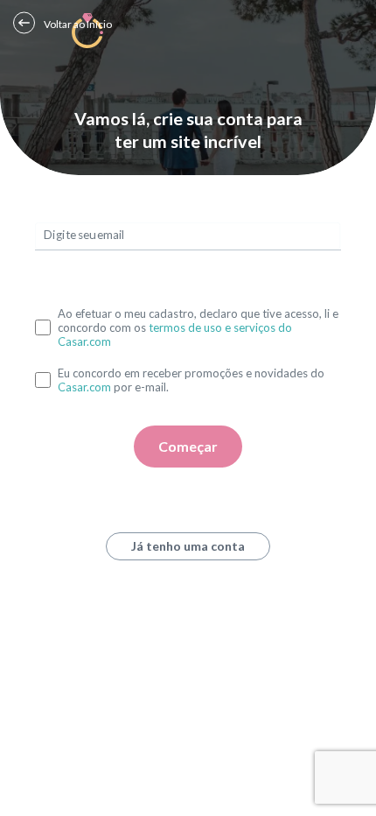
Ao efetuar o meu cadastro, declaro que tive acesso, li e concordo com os (198, 327)
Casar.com (84, 387)
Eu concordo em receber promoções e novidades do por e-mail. (191, 380)
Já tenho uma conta (188, 545)
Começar (188, 446)
